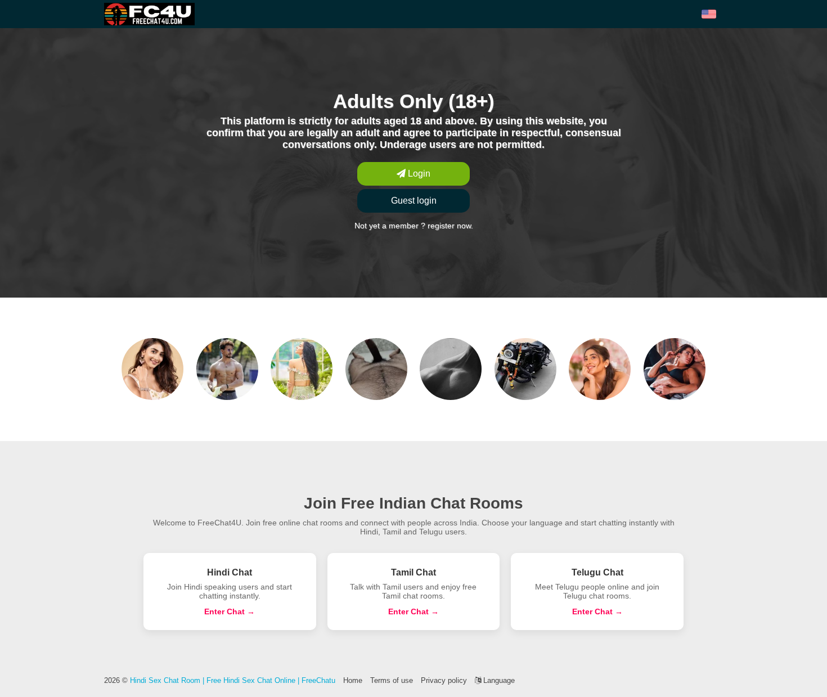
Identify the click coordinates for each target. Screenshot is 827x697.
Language (498, 680)
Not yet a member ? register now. (413, 225)
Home (352, 680)
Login (418, 173)
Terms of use (391, 680)
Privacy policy (444, 680)
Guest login (414, 200)
